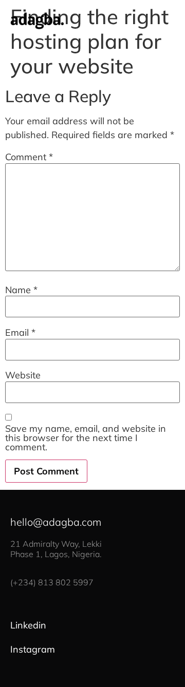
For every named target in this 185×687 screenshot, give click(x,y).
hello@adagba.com (55, 522)
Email (20, 332)
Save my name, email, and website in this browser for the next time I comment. (85, 438)
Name (21, 290)
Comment (29, 157)
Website (23, 375)
